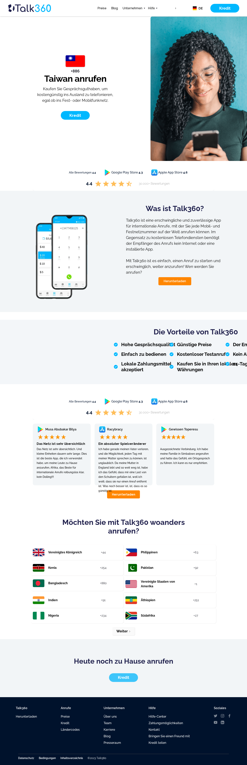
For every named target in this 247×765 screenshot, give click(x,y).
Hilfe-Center (157, 716)
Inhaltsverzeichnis (71, 758)
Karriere (109, 729)
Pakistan (147, 568)
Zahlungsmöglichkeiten (166, 723)
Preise (102, 8)
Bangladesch (58, 583)
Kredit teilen (157, 743)
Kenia (52, 568)
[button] (133, 8)
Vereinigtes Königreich (65, 552)
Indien (53, 600)
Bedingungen (47, 758)
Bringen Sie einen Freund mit (169, 736)
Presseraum (112, 743)
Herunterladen (175, 281)
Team (108, 723)
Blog (114, 8)
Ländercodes (70, 729)
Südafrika (148, 615)
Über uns (110, 716)
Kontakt (154, 729)
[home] (37, 8)
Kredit (65, 723)
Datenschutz (26, 758)
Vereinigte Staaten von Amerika (158, 584)
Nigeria (53, 615)
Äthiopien (148, 600)
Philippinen (149, 552)
